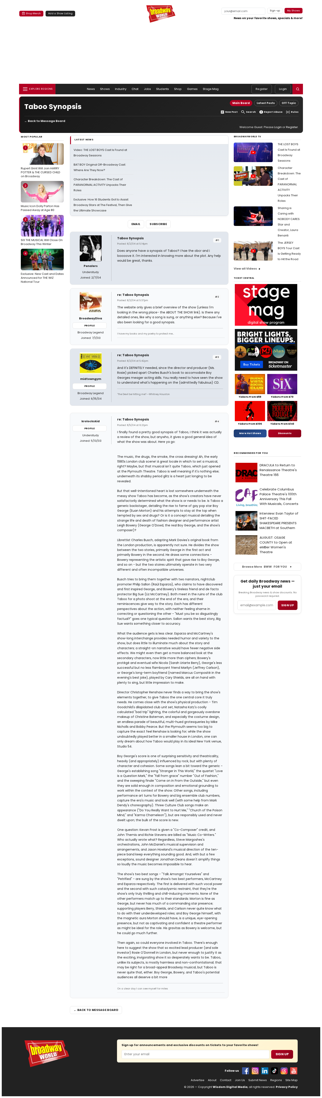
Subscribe (158, 224)
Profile (89, 325)
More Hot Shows (250, 433)
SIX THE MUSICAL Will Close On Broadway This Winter (42, 231)
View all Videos (245, 268)
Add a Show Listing (60, 13)
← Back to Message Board (44, 121)
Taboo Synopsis (130, 238)
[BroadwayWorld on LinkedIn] (265, 1071)
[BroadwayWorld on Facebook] (245, 1071)
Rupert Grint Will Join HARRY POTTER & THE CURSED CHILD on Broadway (40, 162)
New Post (231, 112)
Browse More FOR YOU (264, 567)
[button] (297, 89)
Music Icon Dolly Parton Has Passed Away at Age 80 (40, 198)
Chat (135, 89)
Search (251, 112)
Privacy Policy (287, 1087)
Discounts (285, 433)
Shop (178, 89)
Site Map (291, 1080)
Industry (120, 89)
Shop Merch (33, 13)
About (212, 1080)
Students (162, 89)
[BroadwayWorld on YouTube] (294, 1071)
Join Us (240, 1080)
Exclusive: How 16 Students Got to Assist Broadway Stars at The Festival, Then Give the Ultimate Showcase (103, 205)
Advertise (197, 1080)
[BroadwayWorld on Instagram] (255, 1071)
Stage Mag (211, 89)
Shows (105, 89)
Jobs (147, 89)
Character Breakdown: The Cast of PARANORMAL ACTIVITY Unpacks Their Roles (100, 184)
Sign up (287, 605)
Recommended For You (251, 453)
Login (283, 89)
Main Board (241, 103)
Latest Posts (266, 103)
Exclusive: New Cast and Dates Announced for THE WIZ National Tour (42, 267)
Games (192, 89)
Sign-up (275, 10)
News (91, 89)
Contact (225, 1080)
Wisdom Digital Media (230, 1087)
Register (262, 89)
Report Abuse (273, 112)
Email (136, 224)
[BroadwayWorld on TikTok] (274, 1071)
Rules (295, 112)
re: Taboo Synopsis (133, 295)
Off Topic (289, 103)
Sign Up (282, 1054)
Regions (276, 1080)
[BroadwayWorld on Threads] (284, 1071)
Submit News (257, 1080)
